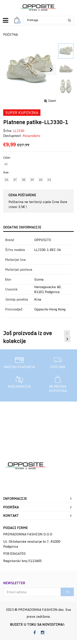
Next (67, 339)
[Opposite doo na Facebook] (34, 633)
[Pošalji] (67, 592)
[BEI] (6, 164)
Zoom (52, 101)
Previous (67, 333)
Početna (10, 34)
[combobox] (49, 20)
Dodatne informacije (22, 227)
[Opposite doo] (38, 7)
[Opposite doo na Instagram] (42, 633)
